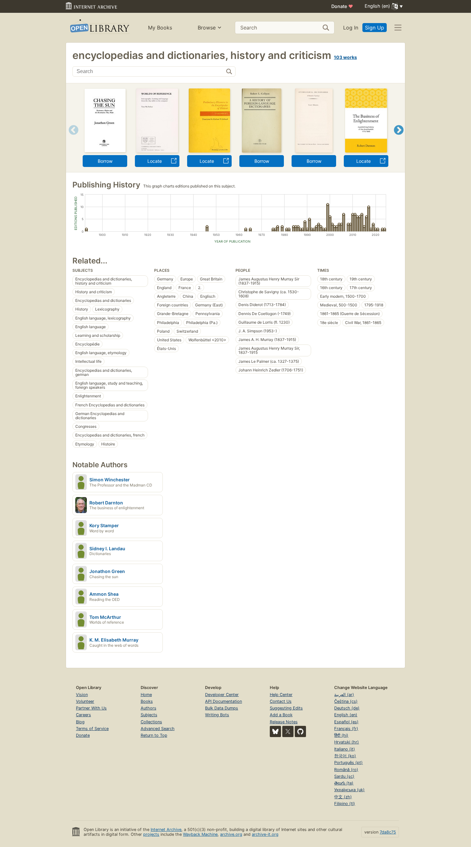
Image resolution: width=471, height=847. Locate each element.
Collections (151, 721)
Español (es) (346, 721)
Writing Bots (217, 714)
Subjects (149, 714)
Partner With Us (91, 708)
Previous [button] (71, 138)
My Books (160, 27)
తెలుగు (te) (343, 783)
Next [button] (398, 138)
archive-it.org (265, 834)
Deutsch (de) (346, 708)
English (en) (345, 714)
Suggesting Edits (286, 708)
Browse (207, 27)
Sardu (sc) (344, 776)
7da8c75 (388, 832)
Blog (80, 721)
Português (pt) (348, 762)
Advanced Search (158, 728)
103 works (345, 57)
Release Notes (284, 721)
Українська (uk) (349, 789)
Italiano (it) (344, 749)
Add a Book (281, 714)
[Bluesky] (275, 731)
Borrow (105, 161)
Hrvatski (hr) (346, 742)
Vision (82, 694)
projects (151, 834)
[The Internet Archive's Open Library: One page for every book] (99, 28)
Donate (342, 6)
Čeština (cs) (346, 701)
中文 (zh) (343, 796)
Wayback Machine (200, 834)
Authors (148, 708)
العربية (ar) (344, 694)
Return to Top (154, 735)
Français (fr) (346, 728)
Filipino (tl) (344, 803)
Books (147, 701)
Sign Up (374, 27)
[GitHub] (300, 731)
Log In (350, 27)
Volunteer (85, 701)
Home (146, 694)
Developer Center (222, 694)
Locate (154, 161)
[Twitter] (287, 731)
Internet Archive (166, 829)
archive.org (231, 834)
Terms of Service (92, 728)
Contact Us (281, 701)
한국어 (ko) (345, 755)
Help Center (281, 694)
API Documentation (223, 701)
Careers (83, 714)
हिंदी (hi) (341, 735)
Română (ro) (346, 769)
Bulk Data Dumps (221, 708)
